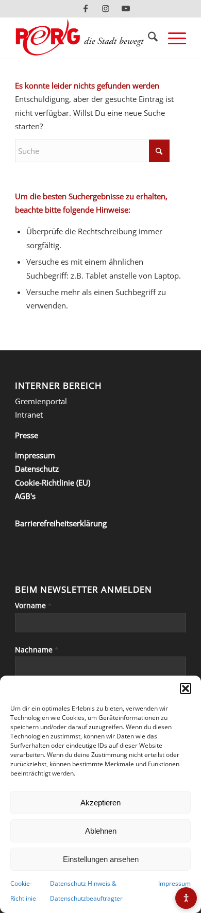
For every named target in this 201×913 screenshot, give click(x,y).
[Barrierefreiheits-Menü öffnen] (186, 898)
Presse (26, 435)
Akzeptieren (100, 802)
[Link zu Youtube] (126, 8)
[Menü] (172, 38)
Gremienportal (41, 401)
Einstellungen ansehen (101, 859)
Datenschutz (37, 468)
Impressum (174, 883)
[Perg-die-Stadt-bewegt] (83, 38)
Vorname (33, 605)
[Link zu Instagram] (105, 8)
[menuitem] (148, 38)
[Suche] (148, 38)
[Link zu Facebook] (85, 8)
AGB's (25, 496)
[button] (185, 688)
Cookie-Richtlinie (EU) (52, 482)
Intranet (29, 414)
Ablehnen (100, 830)
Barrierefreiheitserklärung (61, 523)
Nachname (36, 649)
